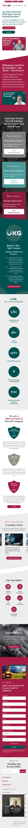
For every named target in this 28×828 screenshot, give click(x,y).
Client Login (15, 1)
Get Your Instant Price (18, 5)
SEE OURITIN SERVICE (14, 181)
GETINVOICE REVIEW (14, 151)
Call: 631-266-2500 (8, 1)
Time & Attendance (20, 592)
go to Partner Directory (14, 649)
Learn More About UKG (14, 286)
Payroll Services (8, 592)
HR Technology (20, 603)
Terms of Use (15, 823)
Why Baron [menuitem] (5, 781)
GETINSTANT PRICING (14, 211)
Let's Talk (8, 32)
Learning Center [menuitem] (6, 784)
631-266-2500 (13, 789)
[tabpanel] (14, 31)
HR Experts (8, 603)
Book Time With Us (6, 792)
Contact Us (21, 1)
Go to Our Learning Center (14, 558)
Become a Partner (14, 646)
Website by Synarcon (17, 825)
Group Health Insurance (14, 614)
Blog (7, 554)
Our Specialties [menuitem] (6, 777)
